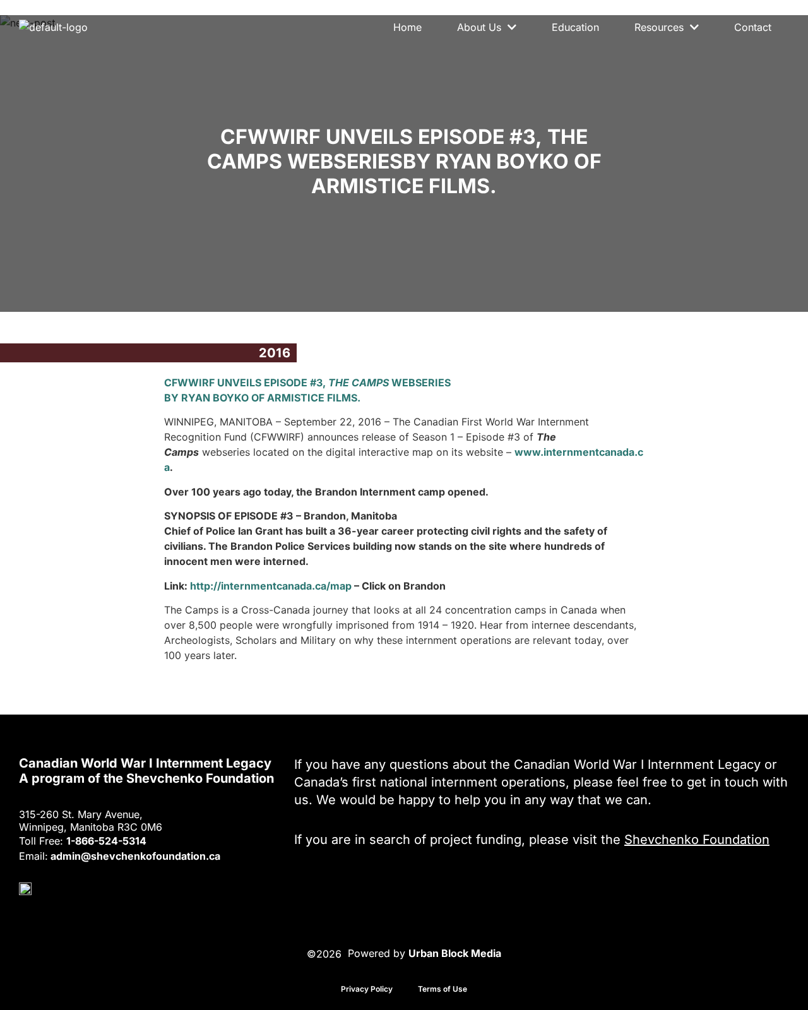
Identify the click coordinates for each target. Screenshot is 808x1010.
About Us (479, 27)
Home (407, 27)
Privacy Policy (367, 989)
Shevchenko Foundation (696, 839)
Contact (752, 27)
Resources (659, 27)
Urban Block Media (454, 953)
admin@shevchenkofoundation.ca (135, 856)
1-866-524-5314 (106, 841)
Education (575, 27)
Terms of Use (442, 989)
